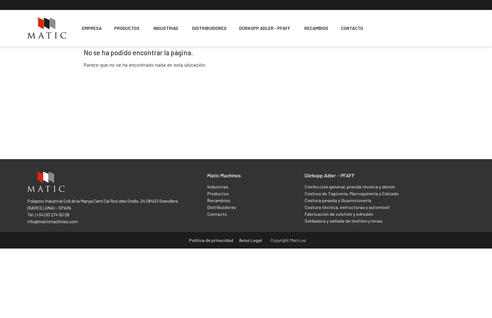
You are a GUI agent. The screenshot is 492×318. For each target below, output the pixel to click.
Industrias (217, 186)
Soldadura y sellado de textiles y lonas (343, 220)
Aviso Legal (250, 240)
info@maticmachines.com (52, 221)
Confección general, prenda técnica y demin (350, 186)
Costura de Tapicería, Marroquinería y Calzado (352, 193)
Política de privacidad (211, 240)
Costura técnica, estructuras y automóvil (347, 207)
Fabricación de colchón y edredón (339, 214)
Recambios (218, 200)
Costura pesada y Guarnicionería (338, 200)
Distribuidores (221, 207)
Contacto (217, 214)
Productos (218, 193)
